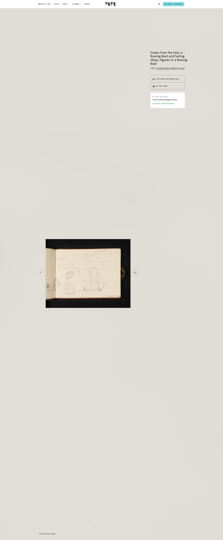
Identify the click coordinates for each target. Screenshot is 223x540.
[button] (158, 4)
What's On (44, 4)
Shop (87, 4)
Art (65, 4)
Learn (75, 4)
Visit (57, 4)
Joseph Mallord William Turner (170, 68)
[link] (46, 534)
